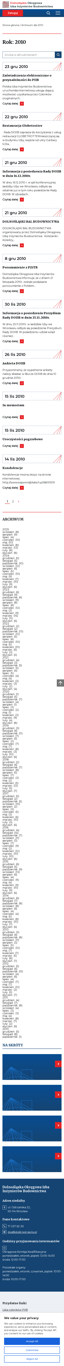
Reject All (32, 1358)
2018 (5, 759)
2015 (5, 861)
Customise (32, 1350)
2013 (5, 929)
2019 (5, 725)
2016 (5, 827)
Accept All (32, 1341)
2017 (5, 793)
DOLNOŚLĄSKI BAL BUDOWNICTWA (32, 221)
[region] (32, 1339)
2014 (5, 895)
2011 (5, 997)
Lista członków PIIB (21, 1310)
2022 (5, 623)
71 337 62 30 (16, 1226)
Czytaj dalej (12, 104)
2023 (5, 589)
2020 (5, 691)
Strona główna (10, 25)
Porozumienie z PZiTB (31, 267)
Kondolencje (22, 468)
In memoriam (22, 405)
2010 (5, 1029)
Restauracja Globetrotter (32, 125)
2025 (5, 529)
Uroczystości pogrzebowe (32, 439)
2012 (5, 963)
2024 (5, 555)
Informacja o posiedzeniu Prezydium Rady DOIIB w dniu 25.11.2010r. (32, 315)
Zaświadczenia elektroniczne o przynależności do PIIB (32, 78)
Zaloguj (13, 13)
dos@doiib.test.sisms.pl (22, 1232)
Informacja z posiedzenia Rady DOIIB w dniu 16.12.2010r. (31, 174)
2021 (5, 657)
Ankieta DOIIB (20, 363)
